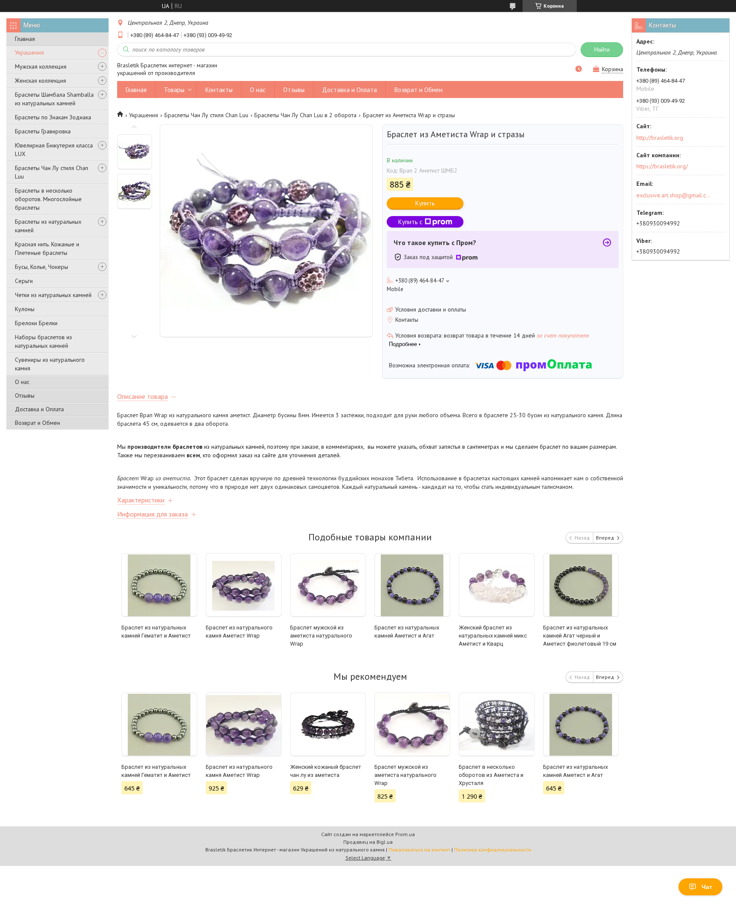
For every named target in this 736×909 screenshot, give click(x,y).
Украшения (29, 52)
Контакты (219, 90)
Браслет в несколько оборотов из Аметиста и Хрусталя (491, 775)
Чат (707, 886)
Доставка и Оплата (39, 409)
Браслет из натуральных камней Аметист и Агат (406, 631)
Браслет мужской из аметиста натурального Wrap (321, 635)
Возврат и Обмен (37, 423)
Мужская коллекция (40, 66)
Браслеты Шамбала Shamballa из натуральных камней (54, 99)
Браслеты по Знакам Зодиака (53, 117)
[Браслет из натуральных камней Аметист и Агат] (412, 585)
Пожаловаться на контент (419, 849)
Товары (174, 90)
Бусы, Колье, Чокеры (41, 267)
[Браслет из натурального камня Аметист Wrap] (244, 585)
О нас (22, 382)
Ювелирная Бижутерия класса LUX (54, 149)
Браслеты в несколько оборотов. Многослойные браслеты (48, 199)
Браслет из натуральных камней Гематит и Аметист (156, 631)
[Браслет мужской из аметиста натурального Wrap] (328, 585)
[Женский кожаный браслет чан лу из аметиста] (328, 724)
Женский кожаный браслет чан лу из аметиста (325, 771)
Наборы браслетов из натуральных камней (43, 341)
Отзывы (24, 395)
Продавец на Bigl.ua (368, 842)
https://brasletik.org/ (662, 166)
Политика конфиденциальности (492, 849)
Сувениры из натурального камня (50, 364)
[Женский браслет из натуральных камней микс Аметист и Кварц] (497, 585)
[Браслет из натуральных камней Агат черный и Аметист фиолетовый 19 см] (581, 585)
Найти (602, 49)
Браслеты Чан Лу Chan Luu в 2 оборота (305, 115)
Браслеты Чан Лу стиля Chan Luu (51, 172)
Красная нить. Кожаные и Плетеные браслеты (47, 248)
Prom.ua (405, 834)
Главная (25, 39)
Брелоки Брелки (36, 323)
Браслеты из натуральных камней (48, 226)
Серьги (24, 281)
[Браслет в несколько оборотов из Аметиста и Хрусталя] (497, 724)
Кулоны (24, 309)
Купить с (410, 222)
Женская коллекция (40, 80)
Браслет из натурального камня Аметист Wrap (239, 631)
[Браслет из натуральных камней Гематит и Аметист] (159, 585)
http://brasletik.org (659, 137)
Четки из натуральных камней (53, 295)
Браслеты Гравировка (43, 131)
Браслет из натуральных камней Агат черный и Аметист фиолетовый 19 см (579, 635)
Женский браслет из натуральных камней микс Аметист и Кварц (493, 635)
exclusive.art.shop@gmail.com (673, 195)
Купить (425, 203)
